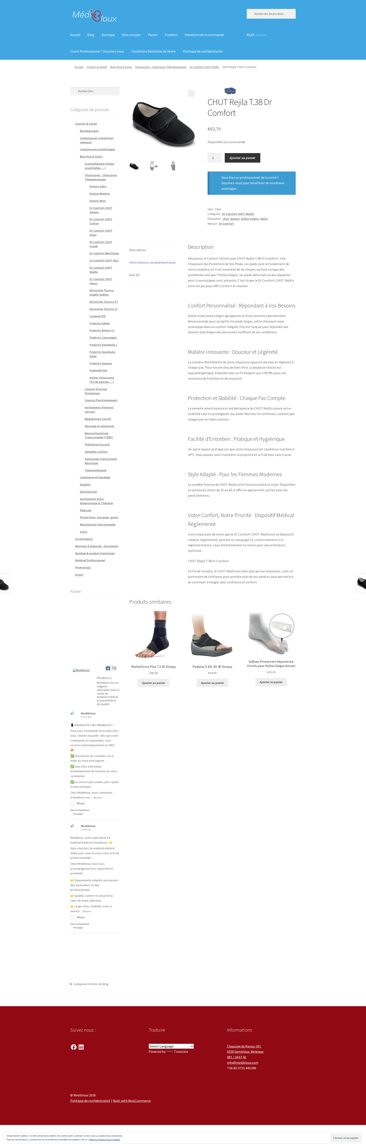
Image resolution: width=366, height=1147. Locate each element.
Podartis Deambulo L (103, 345)
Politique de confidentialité (203, 51)
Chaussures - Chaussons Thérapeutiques (161, 67)
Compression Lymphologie (97, 149)
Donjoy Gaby (98, 186)
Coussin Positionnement (101, 400)
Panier (152, 35)
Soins (83, 532)
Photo (81, 803)
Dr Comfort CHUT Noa (104, 260)
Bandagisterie (89, 131)
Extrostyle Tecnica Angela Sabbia (102, 292)
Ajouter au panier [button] (153, 683)
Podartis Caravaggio (103, 337)
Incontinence (84, 539)
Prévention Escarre (97, 444)
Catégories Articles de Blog (90, 984)
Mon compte (131, 35)
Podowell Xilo (98, 370)
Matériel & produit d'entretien (95, 553)
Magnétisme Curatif (98, 419)
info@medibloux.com (242, 1062)
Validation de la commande (204, 35)
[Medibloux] (83, 670)
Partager (78, 813)
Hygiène (85, 484)
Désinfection (88, 492)
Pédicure (85, 510)
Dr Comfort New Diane (104, 253)
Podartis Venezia (101, 363)
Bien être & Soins (121, 67)
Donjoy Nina (98, 201)
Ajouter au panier (242, 158)
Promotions (83, 567)
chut (226, 219)
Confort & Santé (97, 67)
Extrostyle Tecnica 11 (104, 309)
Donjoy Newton (100, 193)
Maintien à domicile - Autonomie (96, 546)
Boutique (108, 35)
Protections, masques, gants (99, 517)
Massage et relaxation (99, 426)
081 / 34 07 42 (236, 1057)
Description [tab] (137, 250)
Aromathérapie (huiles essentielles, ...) (99, 166)
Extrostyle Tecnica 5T (104, 302)
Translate (181, 1051)
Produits (171, 35)
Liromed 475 (97, 316)
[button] (191, 93)
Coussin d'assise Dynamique (96, 391)
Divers (79, 575)
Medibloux (88, 713)
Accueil (75, 35)
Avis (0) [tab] (134, 275)
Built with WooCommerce (132, 1101)
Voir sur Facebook (79, 810)
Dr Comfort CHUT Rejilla (204, 67)
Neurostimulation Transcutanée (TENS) (99, 435)
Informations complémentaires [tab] (152, 262)
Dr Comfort (226, 224)
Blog (90, 35)
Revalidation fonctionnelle (97, 524)
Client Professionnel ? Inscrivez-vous (97, 51)
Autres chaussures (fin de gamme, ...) (102, 380)
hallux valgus (250, 219)
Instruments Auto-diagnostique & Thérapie (96, 501)
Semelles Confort (96, 452)
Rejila (264, 219)
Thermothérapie (95, 470)
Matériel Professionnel (90, 560)
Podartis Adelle (100, 323)
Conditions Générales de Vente (153, 51)
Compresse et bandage (95, 477)
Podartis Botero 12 (102, 330)
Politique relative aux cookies (104, 1139)
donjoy (235, 219)
